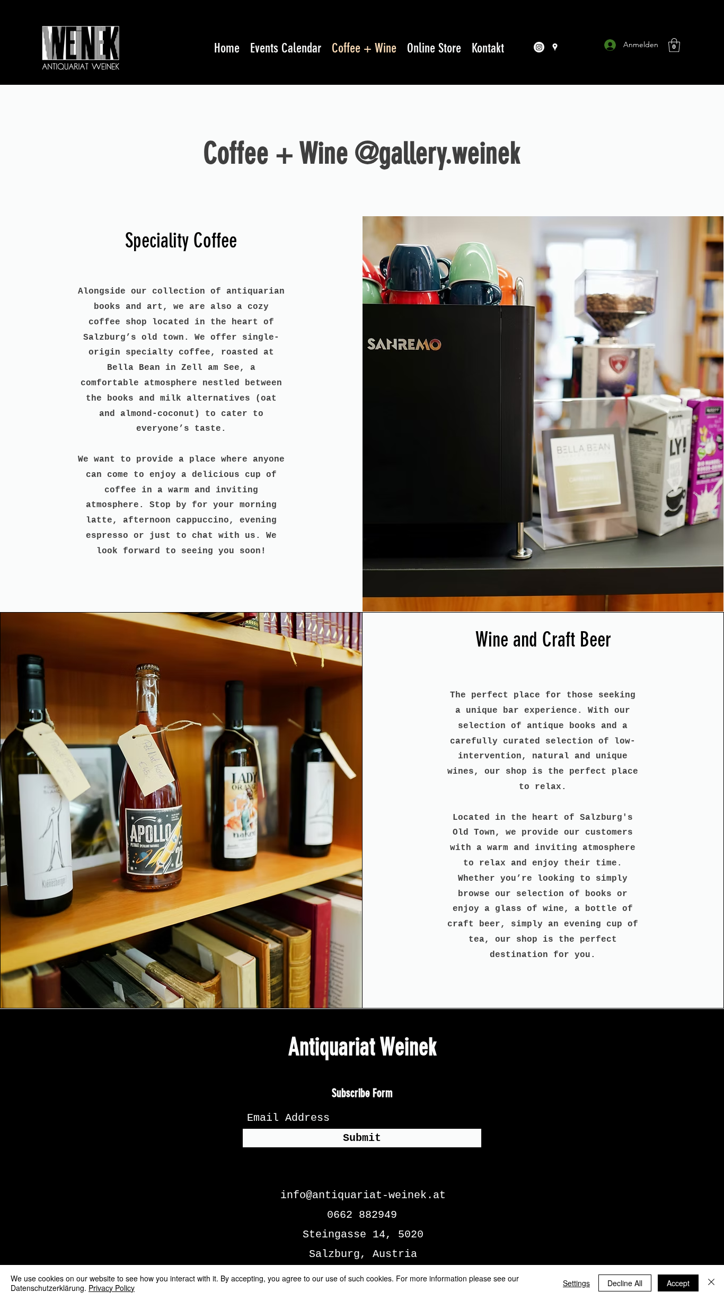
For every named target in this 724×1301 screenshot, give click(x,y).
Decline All (624, 1283)
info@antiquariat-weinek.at (363, 1195)
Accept (678, 1283)
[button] (674, 45)
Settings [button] (576, 1283)
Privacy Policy (112, 1287)
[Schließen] (711, 1283)
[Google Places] (555, 47)
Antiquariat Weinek (362, 1047)
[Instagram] (539, 47)
